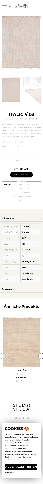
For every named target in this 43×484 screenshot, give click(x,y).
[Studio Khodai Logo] (21, 6)
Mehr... (20, 460)
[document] (21, 450)
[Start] (21, 407)
